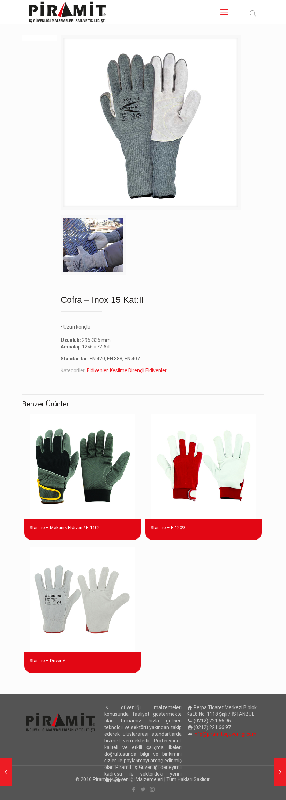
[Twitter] (142, 789)
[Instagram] (152, 789)
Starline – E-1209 (168, 527)
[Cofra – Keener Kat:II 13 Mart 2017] (280, 772)
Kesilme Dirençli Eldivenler (138, 370)
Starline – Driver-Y (47, 660)
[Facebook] (133, 789)
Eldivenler (97, 370)
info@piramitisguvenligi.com (225, 734)
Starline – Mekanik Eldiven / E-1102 (65, 527)
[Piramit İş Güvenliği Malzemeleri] (67, 12)
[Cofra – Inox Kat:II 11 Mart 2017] (6, 772)
